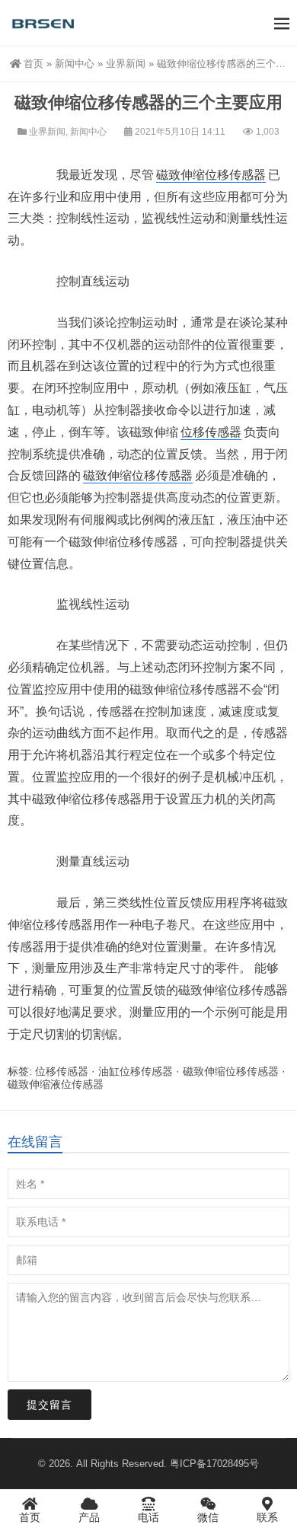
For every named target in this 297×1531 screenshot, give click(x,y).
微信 (208, 1517)
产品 (89, 1517)
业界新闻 (125, 63)
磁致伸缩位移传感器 (211, 174)
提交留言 (49, 1405)
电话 (148, 1517)
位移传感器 (210, 432)
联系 (267, 1517)
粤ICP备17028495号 (214, 1463)
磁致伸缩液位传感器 (56, 1084)
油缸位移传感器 (135, 1071)
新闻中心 (74, 63)
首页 (33, 63)
